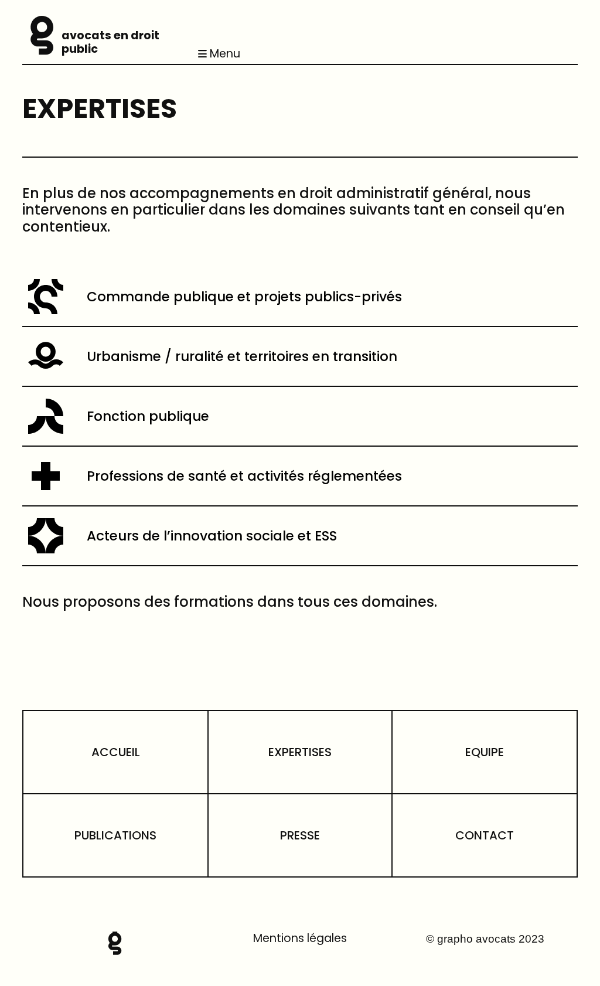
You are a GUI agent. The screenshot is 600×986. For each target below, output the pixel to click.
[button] (386, 54)
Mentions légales (300, 938)
